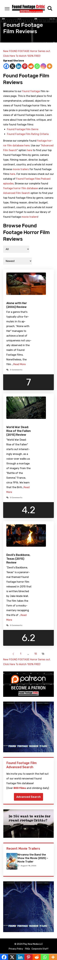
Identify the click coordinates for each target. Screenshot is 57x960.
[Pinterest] (25, 66)
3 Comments (16, 370)
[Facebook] (6, 66)
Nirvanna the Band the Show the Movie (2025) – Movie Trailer (32, 858)
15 (35, 653)
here (29, 150)
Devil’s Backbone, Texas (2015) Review (18, 558)
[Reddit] (31, 66)
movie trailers (21, 169)
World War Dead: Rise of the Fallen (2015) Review (18, 430)
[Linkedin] (18, 66)
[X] (12, 66)
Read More (19, 364)
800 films (19, 788)
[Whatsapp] (37, 66)
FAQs (27, 948)
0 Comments (16, 497)
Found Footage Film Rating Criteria (28, 134)
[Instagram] (43, 66)
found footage (31, 91)
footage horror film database (20, 188)
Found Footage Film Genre (22, 129)
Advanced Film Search (16, 193)
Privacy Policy (16, 948)
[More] (49, 66)
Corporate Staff (40, 948)
